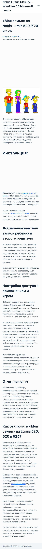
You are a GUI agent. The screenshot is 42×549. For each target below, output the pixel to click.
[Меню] (39, 6)
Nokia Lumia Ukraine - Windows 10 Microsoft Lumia (18, 6)
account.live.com (18, 484)
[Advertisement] (21, 66)
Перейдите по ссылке (19, 213)
